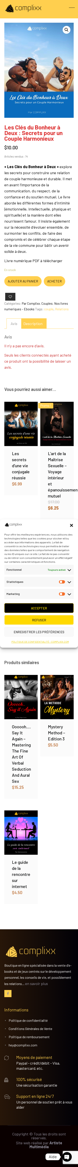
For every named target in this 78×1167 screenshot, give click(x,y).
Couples (47, 303)
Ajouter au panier (23, 281)
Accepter (39, 608)
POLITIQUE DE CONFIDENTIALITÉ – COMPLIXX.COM (40, 641)
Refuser (39, 620)
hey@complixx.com (23, 1045)
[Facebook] (7, 993)
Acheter (54, 281)
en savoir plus (36, 983)
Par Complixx (31, 303)
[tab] (13, 323)
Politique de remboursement (29, 1037)
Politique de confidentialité (28, 1020)
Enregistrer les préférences (39, 632)
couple (49, 309)
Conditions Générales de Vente (30, 1029)
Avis (14, 323)
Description (32, 323)
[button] (71, 525)
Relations (62, 309)
